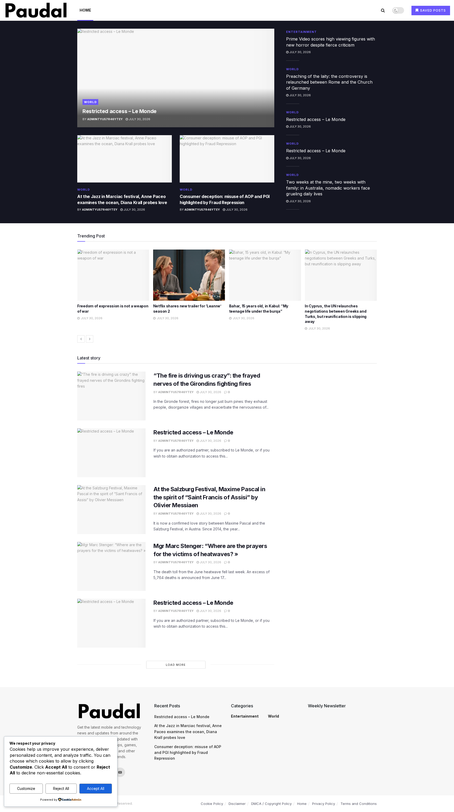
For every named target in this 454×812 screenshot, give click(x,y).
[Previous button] (81, 339)
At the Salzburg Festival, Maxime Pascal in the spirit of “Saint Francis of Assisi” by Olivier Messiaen (209, 497)
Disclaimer (237, 803)
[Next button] (89, 339)
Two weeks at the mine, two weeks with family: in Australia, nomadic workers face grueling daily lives (328, 187)
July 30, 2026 (139, 119)
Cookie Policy (212, 803)
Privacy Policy (323, 803)
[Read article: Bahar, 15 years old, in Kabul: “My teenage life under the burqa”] (189, 275)
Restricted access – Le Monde (119, 111)
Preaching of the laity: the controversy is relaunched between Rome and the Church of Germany (329, 82)
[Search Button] (383, 10)
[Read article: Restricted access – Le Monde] (175, 78)
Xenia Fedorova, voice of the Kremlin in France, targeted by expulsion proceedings (340, 311)
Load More (176, 665)
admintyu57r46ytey (105, 119)
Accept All (95, 788)
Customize (26, 788)
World (90, 102)
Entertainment (301, 32)
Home (85, 10)
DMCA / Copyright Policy (271, 803)
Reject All (61, 788)
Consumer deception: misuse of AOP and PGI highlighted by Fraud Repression (187, 752)
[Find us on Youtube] (120, 772)
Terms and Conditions (358, 803)
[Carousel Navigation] (227, 339)
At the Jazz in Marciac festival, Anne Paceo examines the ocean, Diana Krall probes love (188, 731)
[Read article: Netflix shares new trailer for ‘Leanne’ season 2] (113, 275)
